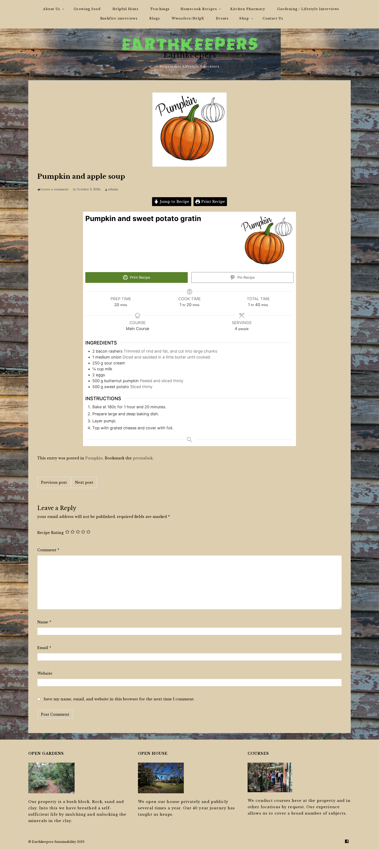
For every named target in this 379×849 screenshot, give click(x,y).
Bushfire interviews (119, 18)
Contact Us (273, 18)
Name (44, 622)
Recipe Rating (50, 532)
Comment (48, 550)
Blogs (154, 18)
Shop (244, 18)
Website (44, 673)
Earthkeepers (189, 55)
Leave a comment (54, 189)
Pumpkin (94, 458)
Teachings (160, 9)
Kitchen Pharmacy (247, 9)
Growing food (87, 9)
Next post (84, 482)
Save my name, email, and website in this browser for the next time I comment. (119, 699)
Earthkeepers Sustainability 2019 (58, 842)
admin (113, 189)
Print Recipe (212, 201)
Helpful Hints (125, 9)
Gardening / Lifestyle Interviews (308, 9)
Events (222, 18)
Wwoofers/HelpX (188, 18)
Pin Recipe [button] (245, 277)
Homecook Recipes (199, 9)
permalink (143, 458)
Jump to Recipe (174, 201)
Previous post (54, 482)
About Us (51, 9)
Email (44, 648)
